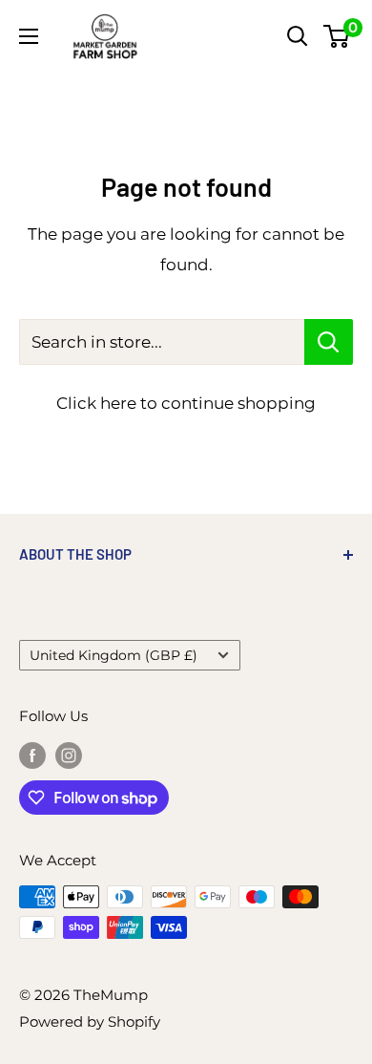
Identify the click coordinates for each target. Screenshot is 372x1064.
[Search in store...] (328, 342)
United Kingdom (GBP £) (113, 655)
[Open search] (297, 36)
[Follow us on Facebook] (32, 755)
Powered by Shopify (89, 1021)
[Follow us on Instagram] (68, 755)
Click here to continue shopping (186, 403)
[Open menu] (28, 36)
